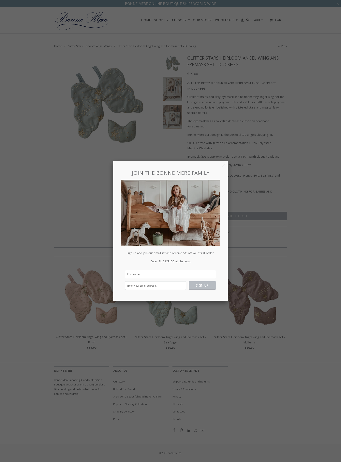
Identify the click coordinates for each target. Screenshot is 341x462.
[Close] (223, 165)
